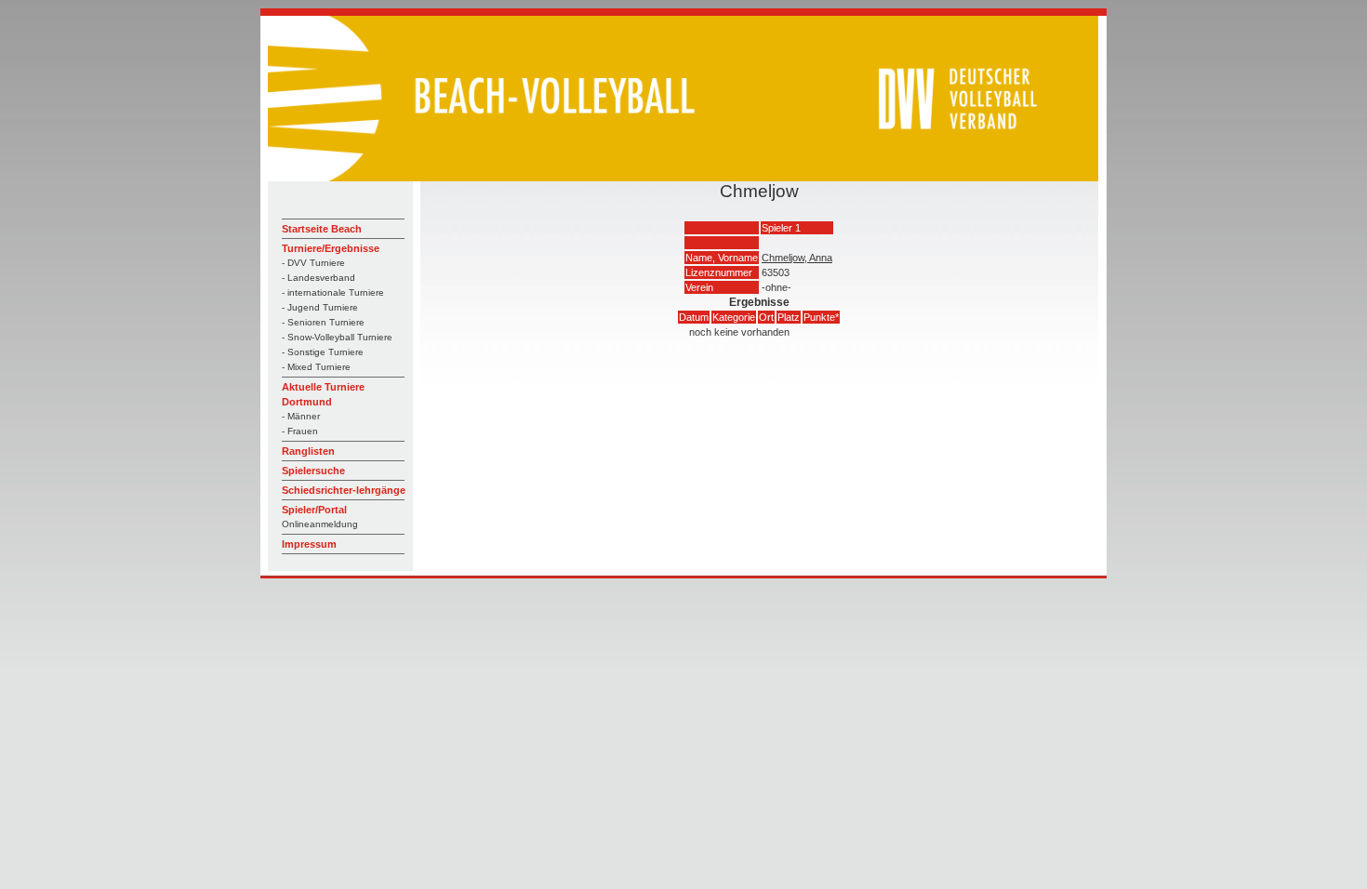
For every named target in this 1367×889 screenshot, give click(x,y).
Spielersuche (313, 470)
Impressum (309, 544)
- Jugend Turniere (320, 307)
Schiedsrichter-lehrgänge (343, 490)
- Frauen (300, 431)
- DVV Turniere (313, 263)
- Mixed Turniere (316, 367)
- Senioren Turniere (323, 322)
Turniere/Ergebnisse (330, 248)
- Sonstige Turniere (323, 352)
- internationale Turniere (333, 292)
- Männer (301, 416)
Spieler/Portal (314, 509)
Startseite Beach (322, 228)
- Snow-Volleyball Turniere (337, 337)
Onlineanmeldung (320, 524)
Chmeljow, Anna (797, 257)
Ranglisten (308, 451)
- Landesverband (318, 277)
